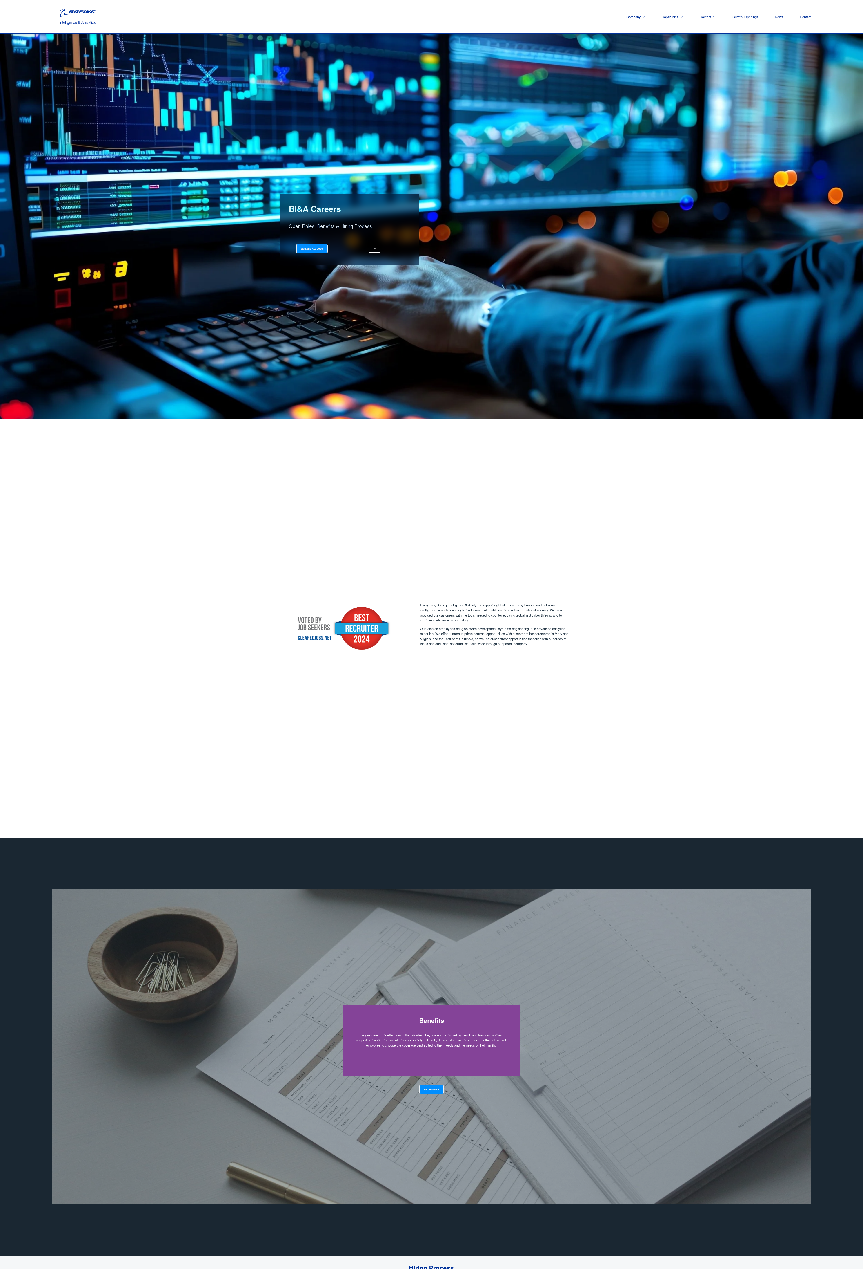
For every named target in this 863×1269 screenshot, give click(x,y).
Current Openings (745, 16)
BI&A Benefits (375, 248)
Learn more (431, 1089)
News (779, 16)
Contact (805, 16)
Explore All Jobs (312, 248)
